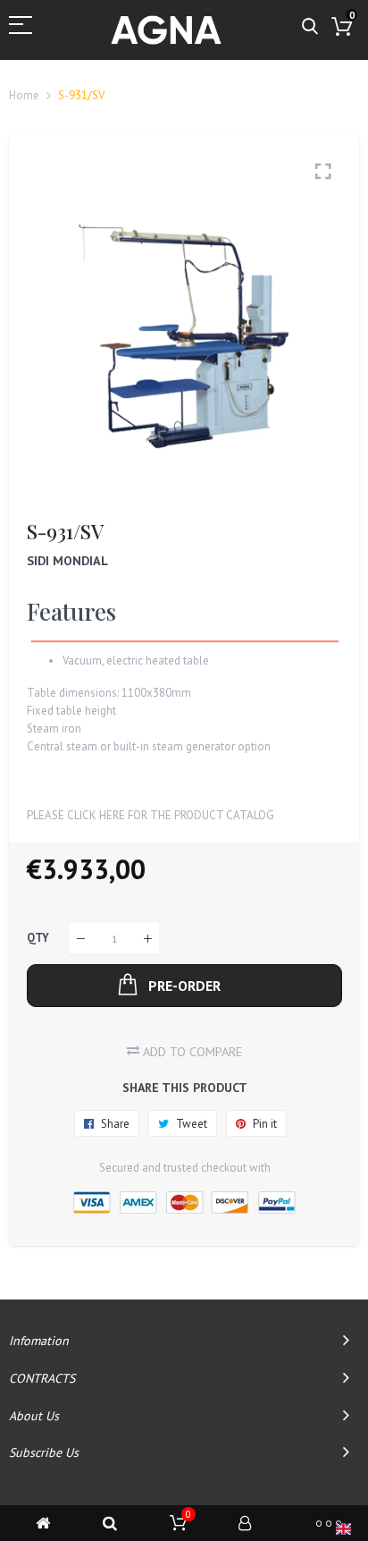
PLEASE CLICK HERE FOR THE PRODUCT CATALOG (150, 815)
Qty (38, 938)
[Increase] (148, 938)
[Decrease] (81, 938)
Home (24, 95)
